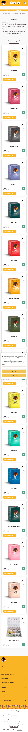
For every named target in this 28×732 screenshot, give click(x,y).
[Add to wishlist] (23, 48)
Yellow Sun (14, 70)
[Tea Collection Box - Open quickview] (23, 622)
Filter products (15, 42)
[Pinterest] (14, 711)
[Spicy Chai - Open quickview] (23, 470)
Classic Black (14, 146)
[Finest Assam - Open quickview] (23, 204)
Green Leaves (14, 336)
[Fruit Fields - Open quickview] (23, 242)
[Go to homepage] (3, 3)
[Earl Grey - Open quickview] (23, 166)
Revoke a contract (14, 726)
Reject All (14, 371)
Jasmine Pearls (14, 108)
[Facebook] (10, 711)
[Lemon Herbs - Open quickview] (23, 394)
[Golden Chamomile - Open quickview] (23, 280)
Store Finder (13, 724)
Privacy (9, 719)
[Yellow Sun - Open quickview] (23, 52)
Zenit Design (19, 729)
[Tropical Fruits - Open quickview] (23, 546)
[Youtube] (12, 711)
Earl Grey (14, 184)
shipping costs (14, 715)
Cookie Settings (20, 724)
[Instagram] (16, 711)
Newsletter (21, 721)
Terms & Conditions (20, 719)
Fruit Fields (14, 260)
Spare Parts (7, 724)
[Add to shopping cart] (23, 644)
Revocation (6, 721)
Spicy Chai (14, 488)
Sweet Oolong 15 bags (14, 526)
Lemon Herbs (14, 412)
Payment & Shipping (14, 721)
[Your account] (14, 2)
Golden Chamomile (14, 298)
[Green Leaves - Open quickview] (23, 318)
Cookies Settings (14, 368)
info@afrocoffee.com (6, 667)
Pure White (14, 602)
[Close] (25, 354)
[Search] (11, 2)
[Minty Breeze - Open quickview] (23, 432)
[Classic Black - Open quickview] (23, 128)
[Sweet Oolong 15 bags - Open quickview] (23, 508)
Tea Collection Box (14, 640)
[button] (9, 79)
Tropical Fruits (14, 564)
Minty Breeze (14, 450)
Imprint (5, 719)
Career (13, 719)
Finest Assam (14, 222)
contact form (8, 670)
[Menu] (25, 2)
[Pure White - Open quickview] (23, 584)
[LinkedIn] (18, 711)
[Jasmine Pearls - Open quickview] (23, 90)
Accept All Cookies (14, 375)
